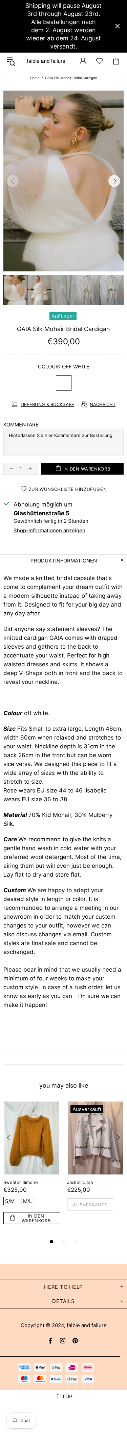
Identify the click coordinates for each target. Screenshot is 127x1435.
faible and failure (46, 61)
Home (35, 78)
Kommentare (21, 424)
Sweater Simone (20, 1182)
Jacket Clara (80, 1182)
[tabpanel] (32, 1170)
